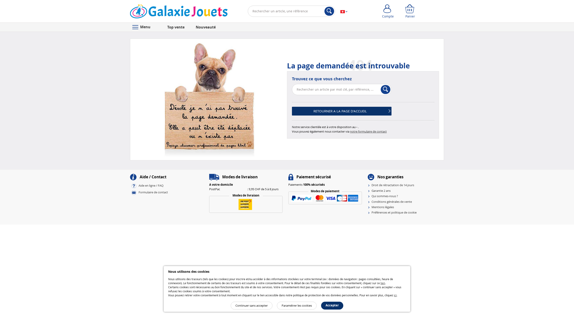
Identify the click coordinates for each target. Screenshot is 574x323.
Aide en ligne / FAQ (151, 186)
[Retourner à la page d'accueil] (179, 12)
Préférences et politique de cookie (394, 212)
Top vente (176, 27)
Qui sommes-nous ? (385, 196)
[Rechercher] (329, 11)
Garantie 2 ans (381, 191)
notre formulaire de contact (368, 131)
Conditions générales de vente (392, 202)
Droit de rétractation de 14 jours (393, 185)
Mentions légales (383, 207)
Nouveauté (206, 27)
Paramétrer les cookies (297, 305)
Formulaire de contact (153, 192)
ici (395, 295)
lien (382, 283)
